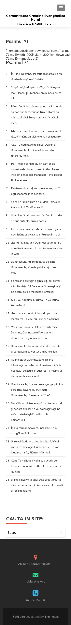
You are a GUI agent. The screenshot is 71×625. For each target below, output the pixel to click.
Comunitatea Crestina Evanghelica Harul (35, 17)
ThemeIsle (51, 616)
